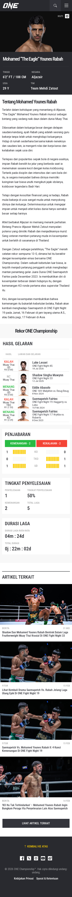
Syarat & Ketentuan (47, 878)
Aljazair (37, 77)
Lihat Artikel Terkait (36, 823)
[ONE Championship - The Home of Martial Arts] (10, 5)
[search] (55, 5)
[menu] (66, 5)
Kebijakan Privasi (24, 878)
